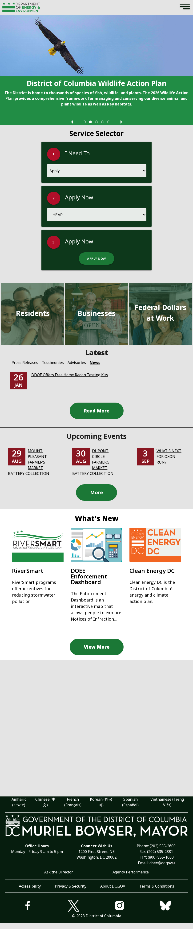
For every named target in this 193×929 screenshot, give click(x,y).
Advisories (77, 362)
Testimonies (53, 362)
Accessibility (30, 886)
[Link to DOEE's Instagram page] (119, 906)
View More (96, 647)
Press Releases (25, 362)
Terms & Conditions (156, 886)
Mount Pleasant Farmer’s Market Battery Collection (28, 462)
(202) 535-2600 (163, 845)
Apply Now (96, 258)
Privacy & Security (70, 886)
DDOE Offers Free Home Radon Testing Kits (69, 374)
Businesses (96, 313)
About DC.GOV (112, 886)
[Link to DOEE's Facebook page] (28, 906)
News (95, 362)
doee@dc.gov (160, 862)
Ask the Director (58, 872)
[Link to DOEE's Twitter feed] (73, 906)
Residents (33, 313)
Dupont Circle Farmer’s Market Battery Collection (92, 462)
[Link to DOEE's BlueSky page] (165, 906)
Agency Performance (131, 872)
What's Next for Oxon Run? (169, 456)
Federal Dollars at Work (160, 313)
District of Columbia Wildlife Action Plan (96, 83)
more (96, 492)
